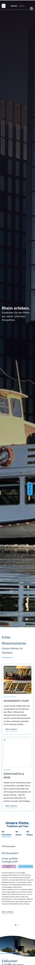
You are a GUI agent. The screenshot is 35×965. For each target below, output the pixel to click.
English (21, 6)
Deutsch (14, 6)
